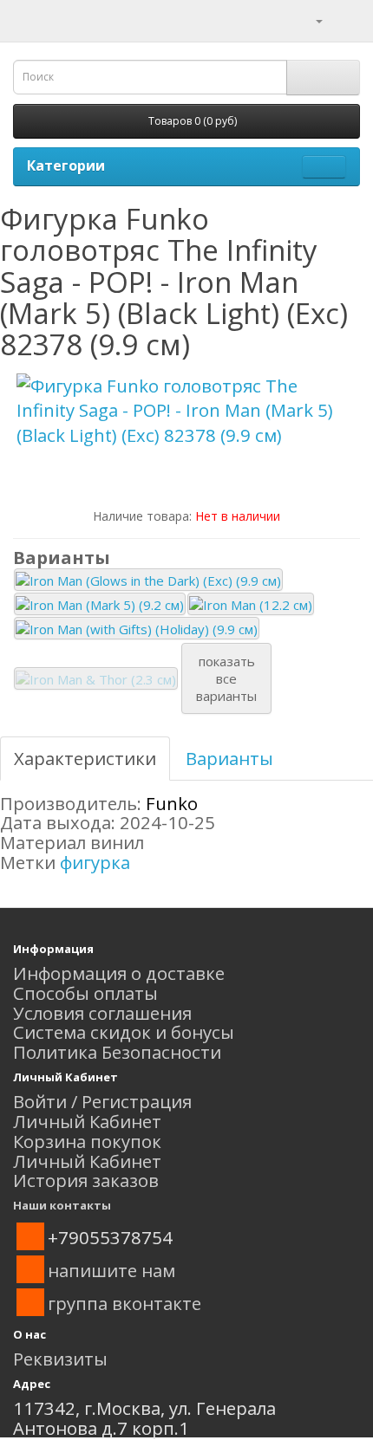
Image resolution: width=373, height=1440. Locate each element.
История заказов (86, 1180)
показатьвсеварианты (226, 678)
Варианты (229, 758)
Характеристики (85, 758)
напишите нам (111, 1270)
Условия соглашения (102, 1013)
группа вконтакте (124, 1303)
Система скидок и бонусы (123, 1032)
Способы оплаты (85, 993)
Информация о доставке (119, 973)
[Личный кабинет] (308, 19)
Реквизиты (60, 1358)
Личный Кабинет (87, 1121)
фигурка (95, 862)
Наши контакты (62, 1205)
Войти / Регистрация (102, 1101)
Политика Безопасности (117, 1052)
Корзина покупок (87, 1141)
